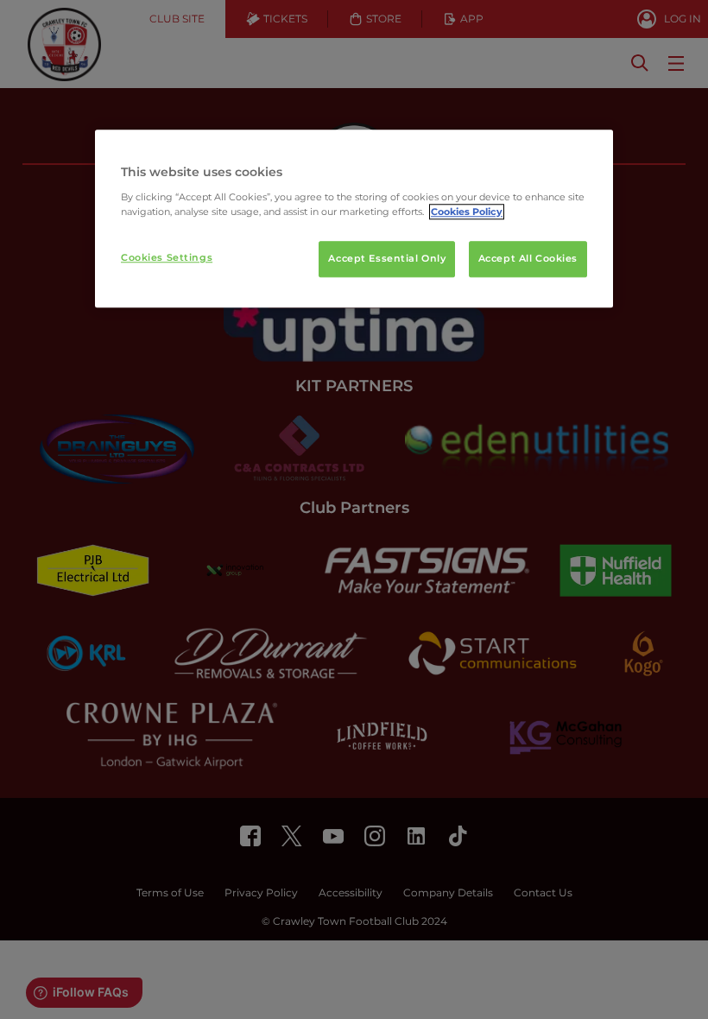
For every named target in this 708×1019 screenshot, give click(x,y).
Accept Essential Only (387, 258)
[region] (354, 218)
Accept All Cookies (528, 258)
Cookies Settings (166, 257)
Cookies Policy (467, 212)
